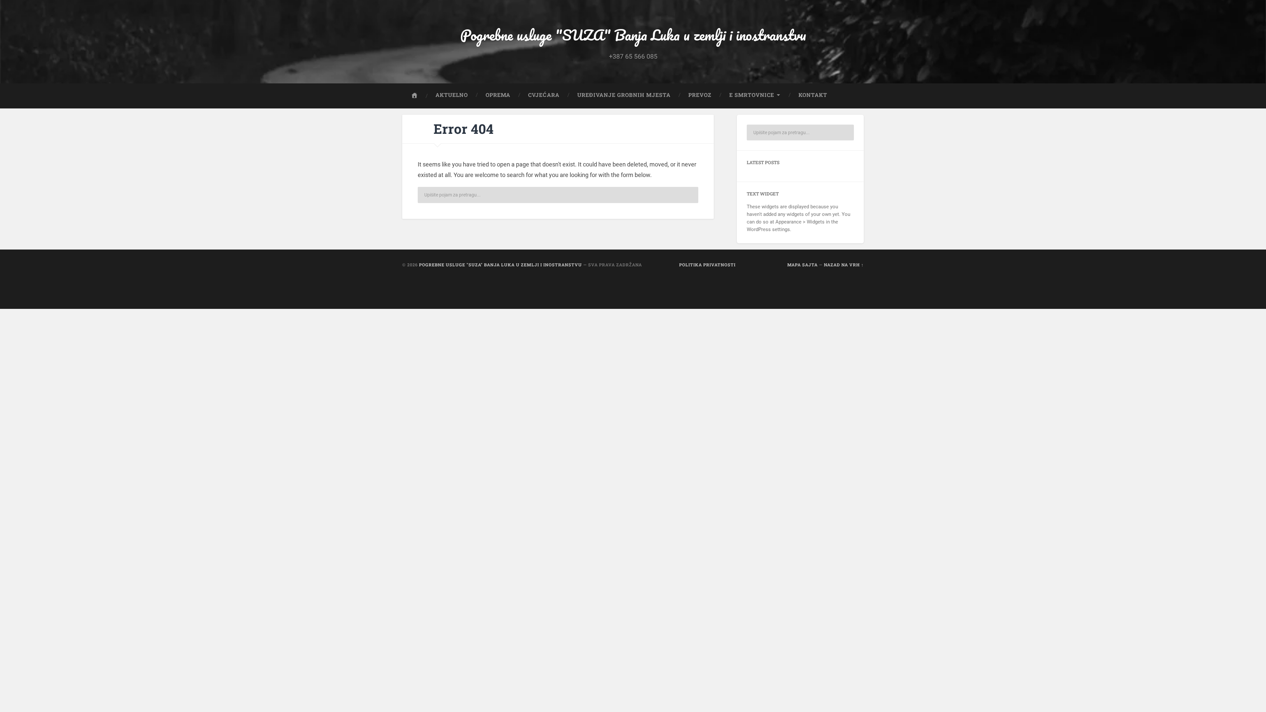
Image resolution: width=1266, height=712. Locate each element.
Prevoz (699, 94)
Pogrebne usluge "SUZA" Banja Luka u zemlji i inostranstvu (633, 34)
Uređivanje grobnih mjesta (624, 94)
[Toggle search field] (852, 94)
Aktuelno (452, 94)
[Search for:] (558, 195)
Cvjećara (543, 94)
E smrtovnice (751, 94)
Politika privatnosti (707, 264)
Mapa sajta (802, 264)
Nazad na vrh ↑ (844, 264)
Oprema (498, 94)
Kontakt (813, 94)
